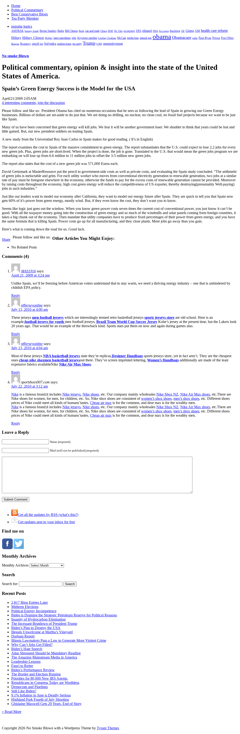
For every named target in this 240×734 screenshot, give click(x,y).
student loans (64, 43)
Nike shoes (90, 394)
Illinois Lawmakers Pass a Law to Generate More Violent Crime (58, 640)
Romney (25, 43)
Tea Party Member (25, 18)
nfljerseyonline (32, 305)
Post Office (227, 38)
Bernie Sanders (48, 31)
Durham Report (22, 636)
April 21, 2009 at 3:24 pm (30, 275)
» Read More (11, 712)
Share (6, 239)
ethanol (147, 31)
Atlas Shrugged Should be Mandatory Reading (46, 653)
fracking (175, 31)
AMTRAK (17, 31)
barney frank (32, 31)
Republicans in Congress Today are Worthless (45, 683)
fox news (164, 31)
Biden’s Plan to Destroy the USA (35, 628)
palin (195, 38)
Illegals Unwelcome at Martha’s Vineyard (42, 632)
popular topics (21, 26)
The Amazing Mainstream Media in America (44, 657)
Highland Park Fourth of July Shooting (40, 699)
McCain (121, 38)
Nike (15, 394)
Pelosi (216, 38)
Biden (60, 31)
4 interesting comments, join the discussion (33, 103)
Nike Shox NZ (167, 394)
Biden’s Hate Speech (26, 649)
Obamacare (181, 37)
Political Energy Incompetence (33, 611)
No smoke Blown (15, 56)
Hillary (16, 38)
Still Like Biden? (23, 691)
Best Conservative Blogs (29, 14)
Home (15, 6)
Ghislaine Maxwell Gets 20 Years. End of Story (46, 704)
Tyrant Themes (108, 728)
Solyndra (50, 43)
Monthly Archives (15, 565)
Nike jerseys (71, 394)
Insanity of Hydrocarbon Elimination (38, 619)
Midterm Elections (24, 607)
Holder (48, 38)
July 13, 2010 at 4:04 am (29, 348)
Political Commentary (27, 10)
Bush (81, 31)
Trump (89, 43)
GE (183, 31)
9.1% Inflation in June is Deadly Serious (41, 695)
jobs (74, 38)
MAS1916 (28, 271)
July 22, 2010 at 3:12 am (29, 386)
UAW (99, 43)
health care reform (214, 31)
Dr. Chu (118, 31)
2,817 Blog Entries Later (29, 602)
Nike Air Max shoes (195, 394)
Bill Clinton (71, 31)
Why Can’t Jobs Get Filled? (31, 645)
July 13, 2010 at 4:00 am (29, 309)
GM (197, 31)
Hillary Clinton (33, 38)
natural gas (146, 38)
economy (129, 31)
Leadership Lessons (26, 662)
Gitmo (190, 31)
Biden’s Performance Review (33, 670)
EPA (138, 31)
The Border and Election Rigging (36, 674)
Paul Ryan (205, 38)
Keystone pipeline (87, 38)
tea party (77, 43)
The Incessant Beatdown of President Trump (44, 624)
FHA (155, 31)
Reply (15, 295)
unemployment (113, 43)
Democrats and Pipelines (29, 687)
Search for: (10, 584)
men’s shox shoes (186, 398)
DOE (110, 31)
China (104, 31)
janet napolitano (62, 38)
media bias (133, 38)
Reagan (15, 43)
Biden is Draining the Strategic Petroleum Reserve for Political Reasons (64, 615)
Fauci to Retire (22, 666)
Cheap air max (101, 403)
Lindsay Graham (107, 38)
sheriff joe (37, 43)
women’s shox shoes (156, 398)
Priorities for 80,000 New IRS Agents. (39, 678)
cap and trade (92, 31)
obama (162, 36)
